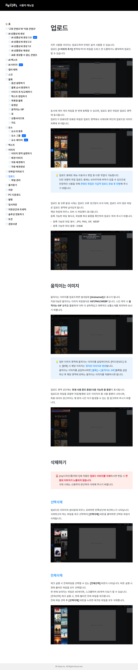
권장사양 (12, 224)
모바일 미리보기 (16, 171)
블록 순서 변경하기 (20, 87)
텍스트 (11, 145)
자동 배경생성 (18, 166)
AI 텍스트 (13, 59)
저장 (10, 189)
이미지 (11, 149)
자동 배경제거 (18, 162)
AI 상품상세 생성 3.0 (21, 37)
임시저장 (12, 204)
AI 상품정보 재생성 (20, 50)
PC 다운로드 (14, 194)
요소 (10, 127)
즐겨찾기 (12, 185)
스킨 (10, 74)
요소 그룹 (15, 135)
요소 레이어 (17, 140)
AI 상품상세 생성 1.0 (21, 46)
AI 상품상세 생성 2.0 (21, 41)
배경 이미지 (17, 157)
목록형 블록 (17, 100)
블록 (10, 79)
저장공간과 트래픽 (17, 209)
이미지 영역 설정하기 (21, 153)
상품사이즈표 (17, 118)
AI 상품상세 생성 (16, 33)
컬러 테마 (13, 69)
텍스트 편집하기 (19, 96)
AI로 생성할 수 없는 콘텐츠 (24, 55)
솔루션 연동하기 (16, 214)
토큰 (10, 219)
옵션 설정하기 (18, 83)
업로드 (11, 176)
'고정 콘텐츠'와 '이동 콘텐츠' (22, 28)
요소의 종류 (17, 131)
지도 (13, 122)
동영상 (14, 105)
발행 (10, 199)
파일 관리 (15, 180)
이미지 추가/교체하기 (21, 91)
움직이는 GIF (17, 109)
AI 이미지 (13, 64)
